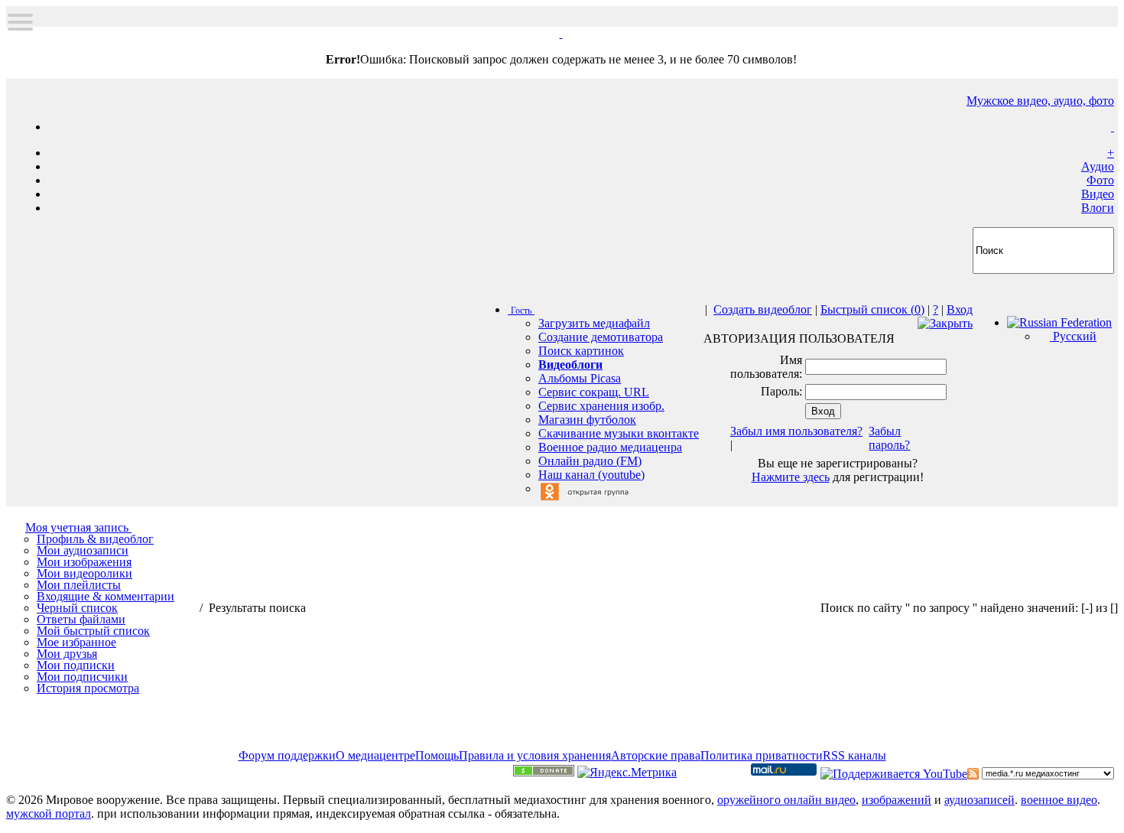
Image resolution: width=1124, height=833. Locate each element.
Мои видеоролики (84, 573)
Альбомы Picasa (579, 378)
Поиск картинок (581, 350)
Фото (1100, 180)
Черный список (77, 607)
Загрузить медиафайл (594, 323)
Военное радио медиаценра (610, 447)
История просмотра (88, 688)
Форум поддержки (287, 755)
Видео (1097, 193)
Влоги (1097, 207)
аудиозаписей (979, 799)
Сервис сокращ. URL (593, 392)
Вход (960, 309)
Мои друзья (67, 653)
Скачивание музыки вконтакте (618, 433)
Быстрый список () (872, 309)
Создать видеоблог (762, 309)
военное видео (1059, 799)
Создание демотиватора (600, 336)
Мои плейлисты (79, 584)
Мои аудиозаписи (82, 550)
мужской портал (48, 813)
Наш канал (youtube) (591, 474)
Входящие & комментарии (105, 596)
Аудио (1097, 166)
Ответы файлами (81, 619)
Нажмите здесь (791, 476)
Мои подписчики (82, 676)
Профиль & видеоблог (95, 538)
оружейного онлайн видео (786, 799)
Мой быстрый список (93, 630)
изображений (896, 799)
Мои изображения (84, 561)
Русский (1073, 336)
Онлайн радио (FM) (590, 460)
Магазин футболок (587, 419)
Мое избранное (76, 642)
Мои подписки (76, 665)
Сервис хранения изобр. (601, 405)
